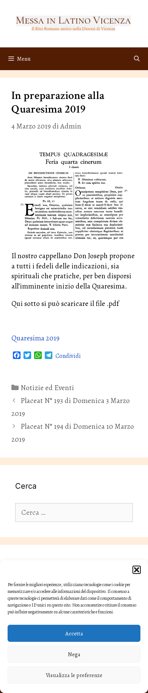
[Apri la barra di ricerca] (137, 58)
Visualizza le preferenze (74, 675)
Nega (74, 654)
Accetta (74, 633)
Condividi (68, 356)
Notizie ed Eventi (47, 388)
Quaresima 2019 (35, 338)
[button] (136, 570)
